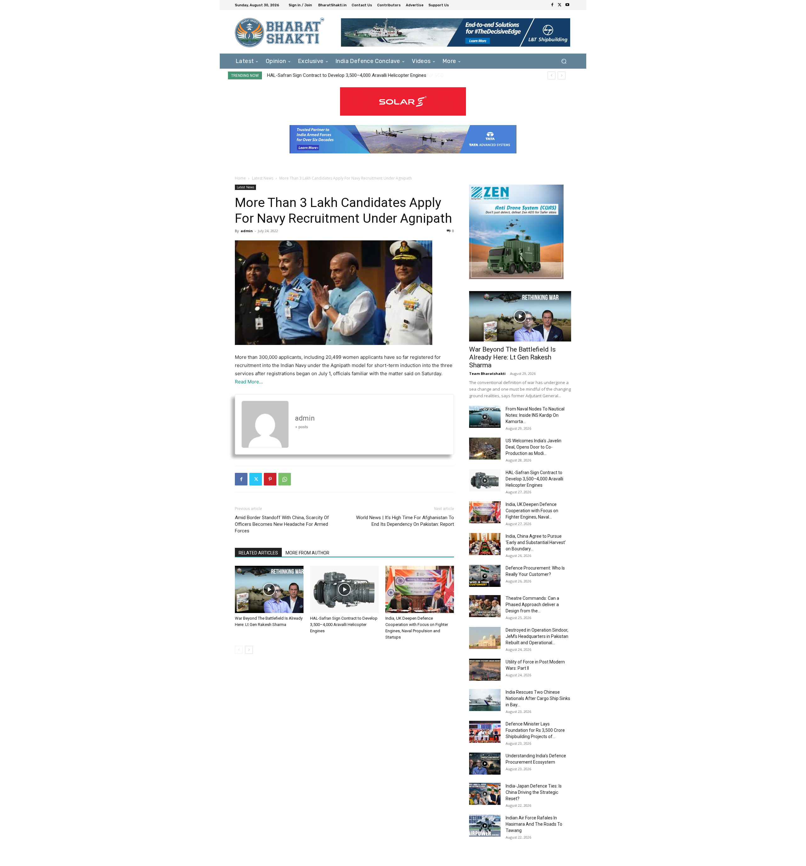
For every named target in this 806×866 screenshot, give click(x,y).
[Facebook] (552, 5)
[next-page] (249, 650)
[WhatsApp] (284, 479)
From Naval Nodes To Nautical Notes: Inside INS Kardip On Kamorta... (535, 415)
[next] (561, 75)
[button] (563, 61)
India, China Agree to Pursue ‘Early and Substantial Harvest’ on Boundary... (536, 542)
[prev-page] (239, 650)
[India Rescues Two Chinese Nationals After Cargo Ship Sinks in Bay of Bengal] (485, 700)
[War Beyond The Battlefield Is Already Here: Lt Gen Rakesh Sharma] (269, 589)
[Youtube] (567, 5)
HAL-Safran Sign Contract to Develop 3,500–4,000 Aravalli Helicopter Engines (346, 75)
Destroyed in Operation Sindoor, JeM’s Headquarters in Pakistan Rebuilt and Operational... (537, 636)
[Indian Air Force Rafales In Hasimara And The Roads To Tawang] (485, 826)
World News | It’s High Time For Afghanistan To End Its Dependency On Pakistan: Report (405, 521)
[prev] (551, 75)
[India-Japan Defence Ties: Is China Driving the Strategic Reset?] (485, 794)
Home (240, 178)
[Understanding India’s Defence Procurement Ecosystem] (485, 764)
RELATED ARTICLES (258, 552)
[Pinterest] (270, 479)
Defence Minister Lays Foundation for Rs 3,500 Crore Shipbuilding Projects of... (535, 730)
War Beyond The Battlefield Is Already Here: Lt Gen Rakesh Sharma (512, 357)
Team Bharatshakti (487, 373)
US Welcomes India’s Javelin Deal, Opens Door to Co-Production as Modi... (533, 447)
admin (247, 230)
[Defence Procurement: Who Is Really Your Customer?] (485, 576)
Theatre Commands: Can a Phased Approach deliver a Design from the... (532, 604)
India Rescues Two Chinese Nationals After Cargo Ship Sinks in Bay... (538, 698)
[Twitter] (560, 5)
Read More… (249, 382)
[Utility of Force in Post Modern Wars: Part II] (485, 670)
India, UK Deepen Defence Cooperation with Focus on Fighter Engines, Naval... (532, 510)
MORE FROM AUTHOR (307, 552)
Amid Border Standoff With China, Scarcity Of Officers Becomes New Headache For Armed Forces (282, 524)
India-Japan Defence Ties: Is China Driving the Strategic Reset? (534, 792)
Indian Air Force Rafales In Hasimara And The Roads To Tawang (534, 824)
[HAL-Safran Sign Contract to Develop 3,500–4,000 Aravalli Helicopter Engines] (344, 589)
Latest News (262, 178)
